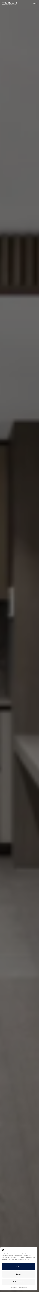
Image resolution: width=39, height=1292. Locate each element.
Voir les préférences (19, 1282)
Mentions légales (23, 1287)
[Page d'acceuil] (9, 3)
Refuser (18, 1274)
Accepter (18, 1266)
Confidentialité (13, 1287)
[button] (3, 1250)
